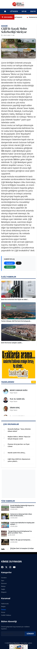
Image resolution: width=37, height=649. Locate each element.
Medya (3, 586)
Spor (24, 11)
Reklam (3, 609)
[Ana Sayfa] (18, 4)
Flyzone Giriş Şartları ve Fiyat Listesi (19, 445)
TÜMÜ (33, 382)
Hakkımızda (5, 603)
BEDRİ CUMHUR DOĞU (18, 387)
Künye (3, 612)
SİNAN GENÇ (15, 404)
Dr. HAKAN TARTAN (17, 413)
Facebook (9, 263)
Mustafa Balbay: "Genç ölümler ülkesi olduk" (19, 430)
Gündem (14, 11)
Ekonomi (4, 583)
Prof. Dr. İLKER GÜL (17, 396)
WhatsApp (9, 267)
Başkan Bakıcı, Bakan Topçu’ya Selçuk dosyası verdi (19, 438)
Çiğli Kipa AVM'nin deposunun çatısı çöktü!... (19, 460)
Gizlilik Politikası (6, 615)
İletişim (3, 606)
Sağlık (3, 589)
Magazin (4, 592)
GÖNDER (30, 634)
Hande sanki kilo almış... (17, 453)
